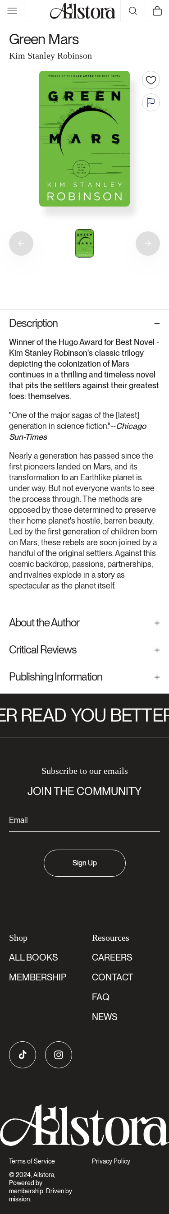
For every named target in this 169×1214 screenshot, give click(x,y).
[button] (12, 11)
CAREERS (112, 957)
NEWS (104, 1017)
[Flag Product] (151, 102)
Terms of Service (32, 1161)
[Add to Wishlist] (151, 80)
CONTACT (112, 977)
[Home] (83, 11)
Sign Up (85, 863)
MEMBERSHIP (37, 977)
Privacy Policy (111, 1161)
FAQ (101, 997)
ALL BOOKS (33, 957)
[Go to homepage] (84, 1125)
